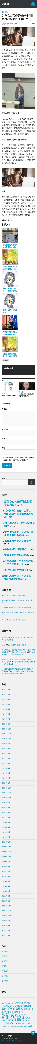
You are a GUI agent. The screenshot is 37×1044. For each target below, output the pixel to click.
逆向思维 (5, 12)
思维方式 (21, 1014)
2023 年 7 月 (6, 871)
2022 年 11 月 (7, 911)
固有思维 (27, 1009)
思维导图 (8, 1014)
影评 (11, 1012)
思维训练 (14, 65)
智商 (19, 1020)
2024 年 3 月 (6, 832)
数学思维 (12, 1020)
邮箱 (4, 438)
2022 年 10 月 (7, 916)
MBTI (12, 1003)
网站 (3, 448)
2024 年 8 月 (6, 807)
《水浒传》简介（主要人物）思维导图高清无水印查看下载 (19, 514)
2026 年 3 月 (6, 714)
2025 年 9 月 (6, 744)
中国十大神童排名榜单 (16, 555)
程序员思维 (6, 971)
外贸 (32, 1009)
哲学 (9, 1008)
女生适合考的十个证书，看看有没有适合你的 (19, 533)
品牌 (4, 1008)
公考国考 (18, 1006)
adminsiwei (8, 368)
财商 (25, 1026)
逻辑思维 (5, 981)
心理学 (4, 966)
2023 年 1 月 (6, 901)
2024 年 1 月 (6, 842)
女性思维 (5, 961)
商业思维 (5, 956)
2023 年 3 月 (6, 891)
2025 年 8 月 (6, 748)
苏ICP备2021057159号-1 (12, 1041)
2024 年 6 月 (6, 817)
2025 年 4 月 (6, 768)
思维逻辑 (28, 1018)
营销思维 (20, 1026)
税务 (23, 1023)
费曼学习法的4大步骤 (18, 645)
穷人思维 (27, 1023)
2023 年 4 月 (6, 886)
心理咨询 (18, 1011)
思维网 (5, 4)
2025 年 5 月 (6, 763)
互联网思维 (19, 1003)
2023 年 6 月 (6, 876)
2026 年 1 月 (6, 724)
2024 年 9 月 (6, 803)
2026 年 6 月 (6, 699)
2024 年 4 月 (6, 827)
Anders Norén (8, 1038)
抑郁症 (4, 1020)
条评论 (5, 409)
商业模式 (18, 1008)
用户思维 (18, 1023)
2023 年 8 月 (6, 866)
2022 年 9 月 (6, 921)
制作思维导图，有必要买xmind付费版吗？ (17, 577)
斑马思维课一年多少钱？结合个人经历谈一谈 (19, 562)
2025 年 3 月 (6, 773)
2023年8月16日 (13, 24)
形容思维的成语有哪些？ (17, 541)
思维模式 (7, 1017)
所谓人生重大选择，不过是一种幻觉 (15, 595)
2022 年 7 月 (6, 930)
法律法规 (25, 1020)
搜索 (3, 479)
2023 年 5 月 (6, 881)
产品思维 (27, 1003)
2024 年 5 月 (6, 822)
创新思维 (27, 1005)
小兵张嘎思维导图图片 (16, 549)
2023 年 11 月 (7, 852)
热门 (12, 1023)
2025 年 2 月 (6, 778)
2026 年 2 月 (6, 719)
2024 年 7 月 (6, 812)
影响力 (5, 1011)
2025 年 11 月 (7, 734)
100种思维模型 (6, 1003)
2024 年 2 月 (6, 837)
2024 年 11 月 (7, 793)
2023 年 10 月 (7, 857)
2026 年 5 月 (6, 704)
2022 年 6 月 (6, 935)
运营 (30, 1026)
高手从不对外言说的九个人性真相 (14, 620)
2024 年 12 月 (7, 788)
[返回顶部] (33, 1033)
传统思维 (5, 1006)
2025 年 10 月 (7, 739)
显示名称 (6, 429)
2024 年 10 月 (7, 798)
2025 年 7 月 (6, 753)
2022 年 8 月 (6, 925)
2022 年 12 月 (7, 906)
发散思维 (5, 951)
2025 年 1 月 (6, 783)
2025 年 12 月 (7, 729)
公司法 (12, 1006)
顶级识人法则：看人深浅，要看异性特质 (16, 607)
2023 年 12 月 (7, 847)
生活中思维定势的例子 (16, 569)
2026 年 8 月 (6, 689)
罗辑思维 (13, 1026)
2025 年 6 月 (6, 758)
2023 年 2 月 (6, 896)
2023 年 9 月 (6, 862)
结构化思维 (6, 1026)
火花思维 (5, 1023)
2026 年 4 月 (6, 709)
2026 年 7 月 (6, 694)
